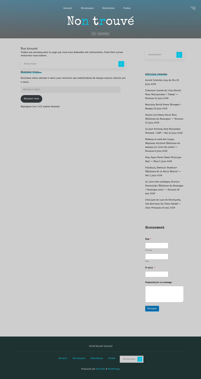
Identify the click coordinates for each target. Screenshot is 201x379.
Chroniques (79, 358)
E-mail (150, 268)
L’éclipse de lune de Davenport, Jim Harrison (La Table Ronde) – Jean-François (163, 204)
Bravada (100, 369)
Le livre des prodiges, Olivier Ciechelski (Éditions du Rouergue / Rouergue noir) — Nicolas (164, 186)
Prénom (148, 250)
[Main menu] (193, 8)
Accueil (63, 358)
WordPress (113, 369)
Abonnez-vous (31, 99)
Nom (147, 261)
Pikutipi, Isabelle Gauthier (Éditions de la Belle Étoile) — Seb (163, 172)
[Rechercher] (121, 64)
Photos (111, 358)
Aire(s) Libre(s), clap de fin (160, 80)
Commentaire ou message (158, 282)
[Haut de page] (190, 368)
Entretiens (97, 358)
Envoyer (152, 308)
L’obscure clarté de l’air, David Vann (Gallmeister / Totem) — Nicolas (163, 95)
